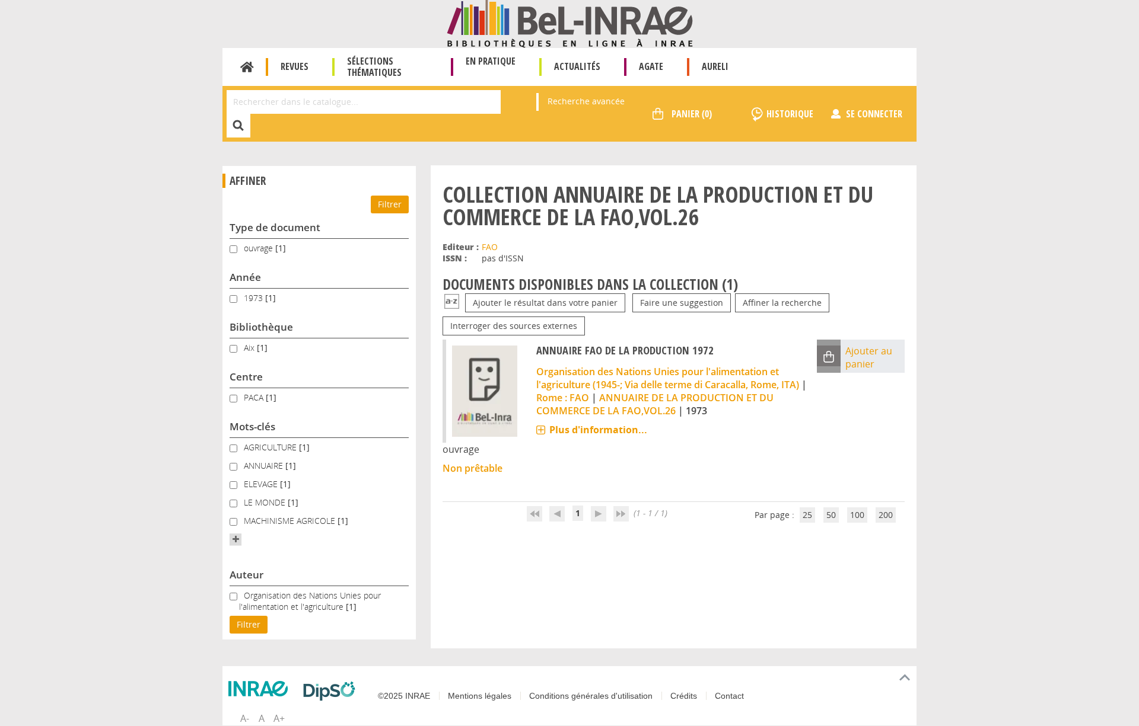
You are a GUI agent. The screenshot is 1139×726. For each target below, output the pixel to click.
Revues (294, 66)
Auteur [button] (246, 574)
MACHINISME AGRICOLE (291, 520)
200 (886, 514)
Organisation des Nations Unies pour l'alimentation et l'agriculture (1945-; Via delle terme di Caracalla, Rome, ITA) (667, 378)
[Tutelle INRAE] (261, 688)
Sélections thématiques (374, 67)
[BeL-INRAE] (570, 22)
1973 (254, 297)
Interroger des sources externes (513, 325)
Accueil (247, 67)
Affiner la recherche (782, 302)
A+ (279, 718)
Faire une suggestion (681, 302)
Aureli (715, 66)
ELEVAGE (262, 484)
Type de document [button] (275, 227)
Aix (250, 347)
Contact (729, 696)
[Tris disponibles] (452, 302)
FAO (490, 246)
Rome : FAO (562, 397)
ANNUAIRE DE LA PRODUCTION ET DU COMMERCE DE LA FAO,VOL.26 (655, 404)
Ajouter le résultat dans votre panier (545, 302)
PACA (255, 397)
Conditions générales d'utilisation (591, 696)
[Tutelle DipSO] (332, 691)
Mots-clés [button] (252, 426)
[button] (235, 539)
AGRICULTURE (271, 447)
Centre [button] (246, 376)
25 (807, 514)
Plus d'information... (598, 429)
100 (857, 514)
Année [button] (245, 277)
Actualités (577, 66)
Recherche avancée (586, 101)
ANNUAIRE (264, 465)
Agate (651, 66)
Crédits (683, 696)
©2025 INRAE (404, 696)
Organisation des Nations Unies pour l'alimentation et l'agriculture (310, 601)
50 (831, 514)
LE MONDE (266, 502)
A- (244, 718)
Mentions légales (479, 696)
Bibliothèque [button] (261, 327)
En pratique (491, 61)
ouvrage (259, 248)
